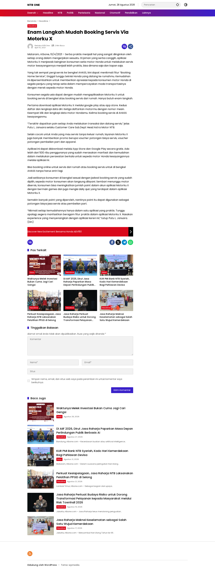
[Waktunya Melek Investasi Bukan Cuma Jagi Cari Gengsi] (44, 265)
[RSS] (29, 553)
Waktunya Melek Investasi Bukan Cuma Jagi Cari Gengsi (42, 281)
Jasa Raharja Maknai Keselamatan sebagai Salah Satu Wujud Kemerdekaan (116, 317)
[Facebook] (112, 242)
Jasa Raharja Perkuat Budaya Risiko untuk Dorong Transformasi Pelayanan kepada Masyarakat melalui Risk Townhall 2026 (79, 317)
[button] (177, 4)
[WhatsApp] (130, 242)
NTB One (33, 5)
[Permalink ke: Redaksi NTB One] (31, 46)
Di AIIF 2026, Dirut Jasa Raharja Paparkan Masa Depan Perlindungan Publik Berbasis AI (78, 282)
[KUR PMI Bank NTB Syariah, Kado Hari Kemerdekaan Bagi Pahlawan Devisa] (116, 265)
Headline (32, 26)
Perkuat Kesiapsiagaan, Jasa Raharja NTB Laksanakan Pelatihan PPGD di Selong (44, 317)
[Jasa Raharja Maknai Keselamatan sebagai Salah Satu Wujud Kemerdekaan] (116, 300)
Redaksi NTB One (42, 45)
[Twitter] (118, 242)
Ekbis (32, 272)
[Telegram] (124, 242)
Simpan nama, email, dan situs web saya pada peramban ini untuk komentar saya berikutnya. (76, 380)
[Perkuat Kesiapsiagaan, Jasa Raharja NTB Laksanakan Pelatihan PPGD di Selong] (44, 300)
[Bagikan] (130, 46)
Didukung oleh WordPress (42, 565)
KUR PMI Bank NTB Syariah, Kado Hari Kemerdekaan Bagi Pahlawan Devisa (114, 281)
